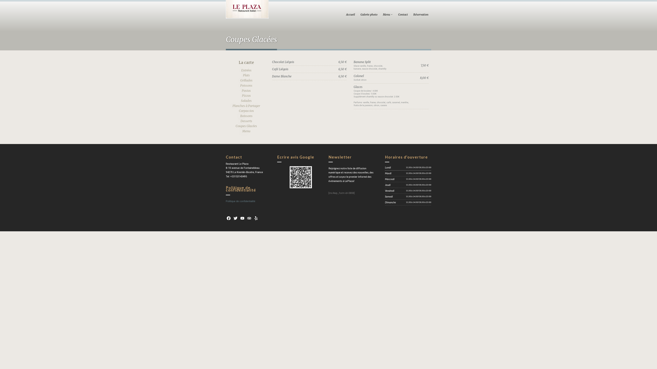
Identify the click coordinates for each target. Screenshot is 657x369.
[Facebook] (228, 218)
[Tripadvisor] (249, 218)
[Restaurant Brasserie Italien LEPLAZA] (247, 9)
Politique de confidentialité (240, 201)
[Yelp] (256, 218)
